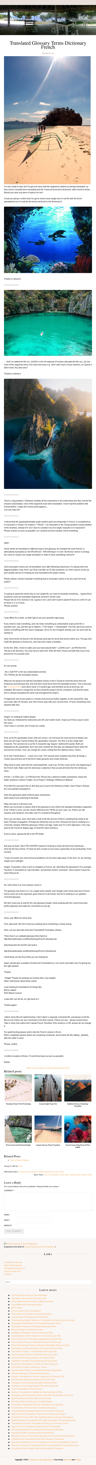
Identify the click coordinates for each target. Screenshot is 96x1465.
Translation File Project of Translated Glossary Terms (36, 1323)
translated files (14, 687)
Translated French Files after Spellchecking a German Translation (42, 1417)
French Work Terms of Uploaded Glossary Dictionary (36, 1342)
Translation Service (13, 1262)
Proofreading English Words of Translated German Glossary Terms (42, 1320)
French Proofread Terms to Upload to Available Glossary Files (40, 1345)
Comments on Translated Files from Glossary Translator (37, 1439)
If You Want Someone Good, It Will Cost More (32, 1301)
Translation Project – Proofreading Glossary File (34, 1351)
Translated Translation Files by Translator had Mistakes (37, 1405)
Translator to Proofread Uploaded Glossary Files (34, 1383)
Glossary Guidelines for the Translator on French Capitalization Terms (44, 1442)
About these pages (13, 1265)
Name (7, 1215)
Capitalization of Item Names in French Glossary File (35, 1336)
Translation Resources (15, 1268)
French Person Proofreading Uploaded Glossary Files (36, 1339)
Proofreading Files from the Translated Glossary (34, 1408)
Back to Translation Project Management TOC (48, 1068)
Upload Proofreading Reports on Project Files (32, 1358)
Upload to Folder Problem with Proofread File (32, 1433)
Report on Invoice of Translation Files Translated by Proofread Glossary (45, 1445)
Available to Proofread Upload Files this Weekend (34, 1386)
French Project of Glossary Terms (27, 1330)
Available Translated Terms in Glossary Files (32, 1333)
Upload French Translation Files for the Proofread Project (38, 1414)
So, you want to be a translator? (26, 1311)
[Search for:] (48, 1282)
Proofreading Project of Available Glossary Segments (36, 1370)
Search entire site (12, 1271)
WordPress (67, 1459)
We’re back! (16, 1308)
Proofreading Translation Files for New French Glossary (37, 1411)
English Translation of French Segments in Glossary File (37, 1376)
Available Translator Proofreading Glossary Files (34, 1361)
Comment (9, 1190)
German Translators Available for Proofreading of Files (36, 1392)
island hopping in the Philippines (39, 1247)
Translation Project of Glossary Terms (29, 1367)
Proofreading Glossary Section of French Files (33, 1380)
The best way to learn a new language (29, 1295)
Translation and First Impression (26, 1305)
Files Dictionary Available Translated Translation (68, 1175)
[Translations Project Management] (48, 34)
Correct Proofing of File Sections (26, 1389)
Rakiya (78, 1459)
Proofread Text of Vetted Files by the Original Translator (37, 1448)
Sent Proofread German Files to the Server (31, 1398)
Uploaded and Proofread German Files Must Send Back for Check (42, 1395)
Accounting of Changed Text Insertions (29, 1317)
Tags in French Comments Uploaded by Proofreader (36, 1426)
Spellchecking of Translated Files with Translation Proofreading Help (43, 1420)
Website (8, 1225)
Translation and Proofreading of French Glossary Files (37, 1348)
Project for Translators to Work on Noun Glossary (34, 1364)
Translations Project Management (40, 1459)
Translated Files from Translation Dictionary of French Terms (39, 1423)
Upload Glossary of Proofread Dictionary (30, 1373)
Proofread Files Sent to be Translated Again (31, 1401)
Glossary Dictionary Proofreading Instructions (41, 1172)
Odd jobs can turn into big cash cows (28, 1298)
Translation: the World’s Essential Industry (31, 1314)
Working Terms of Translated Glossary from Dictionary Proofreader (42, 1436)
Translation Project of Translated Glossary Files (33, 1326)
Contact (8, 1274)
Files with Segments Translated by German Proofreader (37, 1430)
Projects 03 (48, 53)
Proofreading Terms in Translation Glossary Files (34, 1355)
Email (7, 1220)
